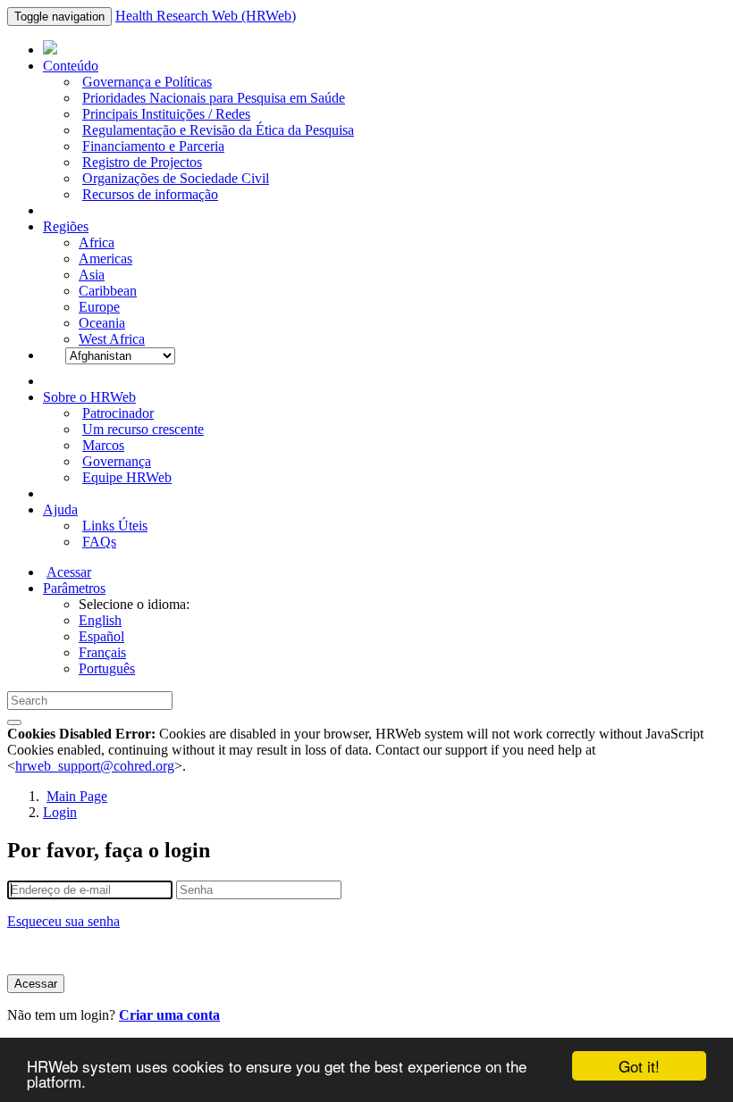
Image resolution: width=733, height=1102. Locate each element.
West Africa (112, 338)
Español (101, 636)
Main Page (76, 796)
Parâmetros (74, 588)
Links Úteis (114, 525)
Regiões (65, 226)
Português (107, 668)
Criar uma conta (169, 1015)
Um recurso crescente (143, 429)
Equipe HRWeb (127, 477)
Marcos (103, 445)
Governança (116, 461)
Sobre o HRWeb (89, 397)
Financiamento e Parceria (153, 146)
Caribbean (108, 290)
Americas (105, 258)
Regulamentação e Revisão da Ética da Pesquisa (218, 130)
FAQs (99, 541)
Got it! (639, 1066)
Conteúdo (70, 65)
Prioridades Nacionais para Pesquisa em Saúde (213, 97)
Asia (92, 274)
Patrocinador (118, 413)
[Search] (14, 722)
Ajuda (60, 509)
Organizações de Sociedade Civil (175, 178)
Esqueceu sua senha (63, 921)
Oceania (102, 322)
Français (102, 652)
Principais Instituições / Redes (166, 113)
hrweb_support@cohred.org (94, 765)
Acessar (68, 572)
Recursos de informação (150, 194)
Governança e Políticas (147, 81)
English (100, 620)
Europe (99, 306)
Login (60, 812)
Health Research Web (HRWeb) (205, 15)
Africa (96, 242)
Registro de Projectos (142, 162)
